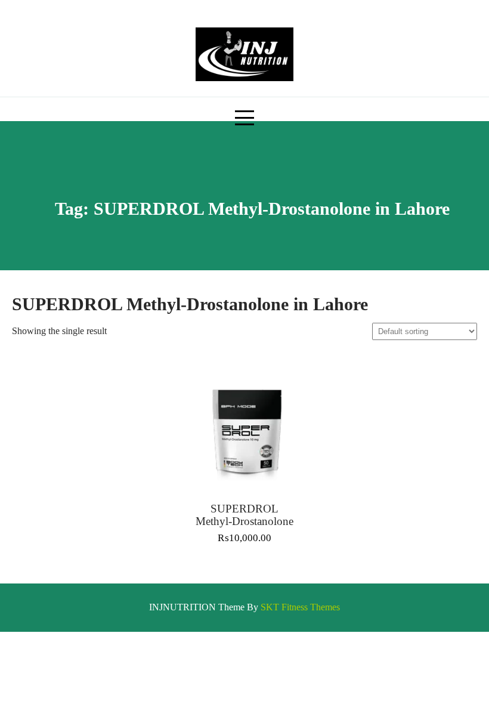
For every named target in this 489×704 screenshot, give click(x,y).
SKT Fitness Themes (300, 607)
